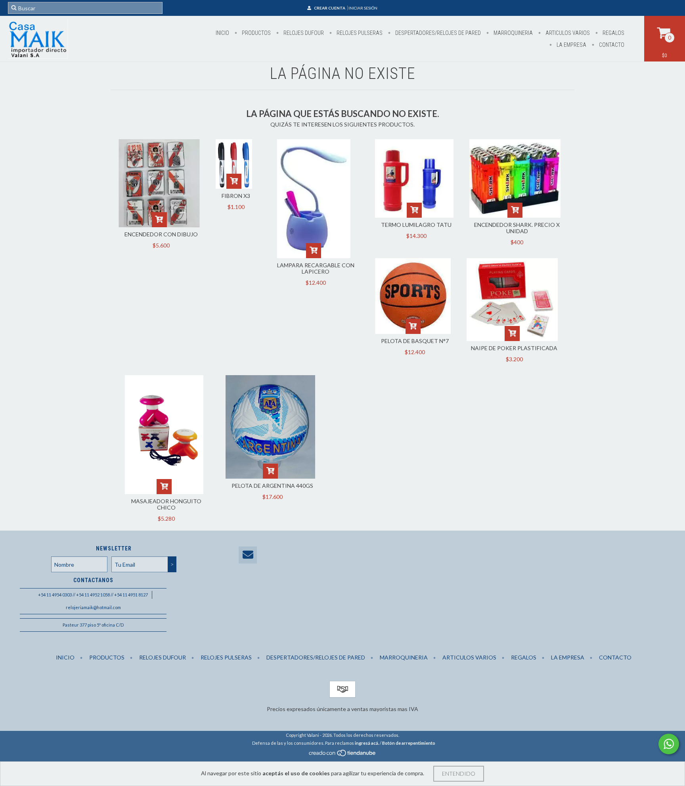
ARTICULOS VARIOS (567, 33)
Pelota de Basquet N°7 (415, 340)
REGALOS (612, 33)
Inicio (222, 33)
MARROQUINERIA (512, 33)
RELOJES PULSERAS (359, 33)
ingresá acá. (367, 743)
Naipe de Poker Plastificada (514, 348)
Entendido (458, 773)
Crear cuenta (329, 8)
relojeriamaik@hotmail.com (93, 607)
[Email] (248, 555)
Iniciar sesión (362, 8)
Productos (256, 33)
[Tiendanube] (342, 755)
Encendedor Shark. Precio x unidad (517, 227)
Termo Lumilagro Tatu (416, 224)
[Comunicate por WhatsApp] (668, 744)
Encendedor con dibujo (161, 234)
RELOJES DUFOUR (303, 33)
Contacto (611, 45)
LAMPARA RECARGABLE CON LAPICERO (315, 268)
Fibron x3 (236, 195)
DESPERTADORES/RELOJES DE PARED (437, 33)
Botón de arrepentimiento (408, 743)
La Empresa (570, 45)
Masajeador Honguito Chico (166, 504)
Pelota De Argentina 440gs (272, 485)
